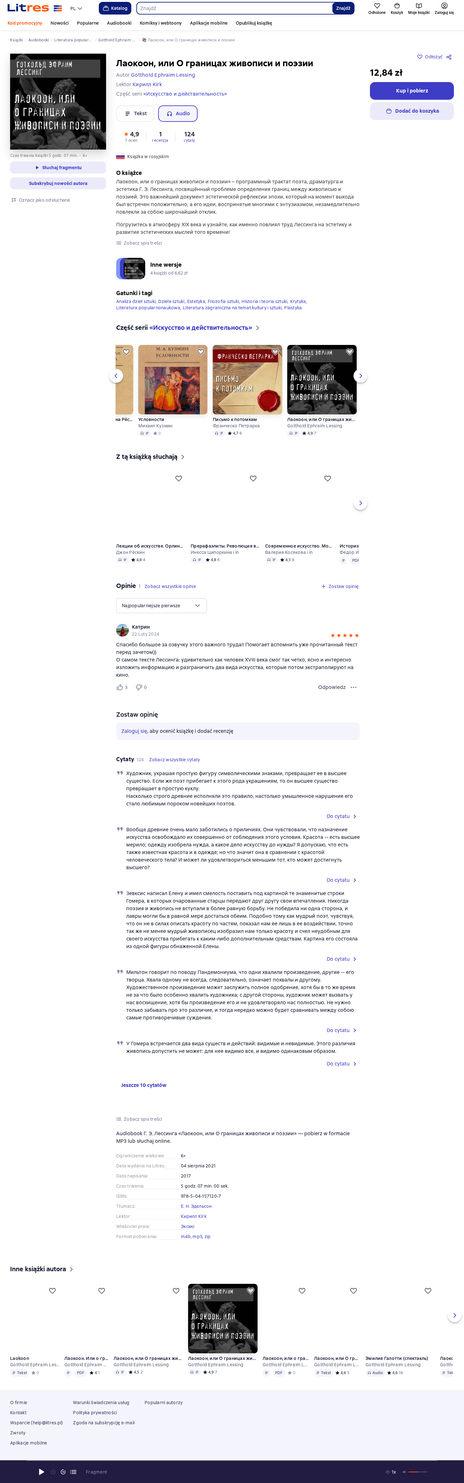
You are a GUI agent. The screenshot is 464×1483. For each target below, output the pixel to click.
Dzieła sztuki (171, 300)
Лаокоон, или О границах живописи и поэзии (322, 418)
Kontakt (18, 1420)
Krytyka (298, 300)
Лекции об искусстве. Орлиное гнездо (151, 544)
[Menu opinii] (353, 686)
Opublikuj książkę (254, 23)
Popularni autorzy (163, 1410)
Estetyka (196, 300)
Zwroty (18, 1440)
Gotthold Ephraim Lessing (314, 424)
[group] (238, 629)
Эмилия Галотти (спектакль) (397, 1366)
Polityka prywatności (95, 1420)
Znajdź (343, 8)
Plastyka (293, 306)
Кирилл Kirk (193, 1215)
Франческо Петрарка (236, 424)
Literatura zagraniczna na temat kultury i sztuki (232, 306)
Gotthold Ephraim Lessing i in (286, 1372)
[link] (229, 625)
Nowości (60, 23)
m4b (186, 1235)
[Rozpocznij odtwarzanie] (42, 1472)
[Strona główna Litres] (35, 8)
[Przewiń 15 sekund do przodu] (63, 1472)
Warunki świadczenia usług (101, 1410)
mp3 (197, 1235)
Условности (151, 418)
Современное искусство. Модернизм (300, 544)
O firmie (18, 1410)
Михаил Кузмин (155, 424)
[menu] (77, 8)
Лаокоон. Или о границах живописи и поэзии (87, 1366)
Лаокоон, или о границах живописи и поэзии (286, 1366)
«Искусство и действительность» (185, 94)
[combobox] (234, 8)
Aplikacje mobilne (209, 23)
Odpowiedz (332, 685)
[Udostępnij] (450, 57)
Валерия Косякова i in (288, 551)
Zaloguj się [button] (134, 729)
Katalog (119, 8)
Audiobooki (119, 23)
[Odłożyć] (126, 350)
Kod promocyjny (25, 23)
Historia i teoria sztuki (264, 300)
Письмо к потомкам (235, 418)
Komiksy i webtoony (161, 23)
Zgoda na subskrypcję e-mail (103, 1430)
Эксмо (187, 1225)
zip (208, 1235)
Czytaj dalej (409, 1427)
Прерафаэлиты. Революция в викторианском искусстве (225, 544)
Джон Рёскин (130, 551)
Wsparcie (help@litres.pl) (36, 1430)
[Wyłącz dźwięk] (404, 1471)
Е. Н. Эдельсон (196, 1204)
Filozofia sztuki (223, 300)
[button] (131, 136)
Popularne (88, 23)
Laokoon (19, 1366)
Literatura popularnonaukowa (148, 306)
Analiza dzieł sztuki (136, 300)
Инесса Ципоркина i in (215, 551)
